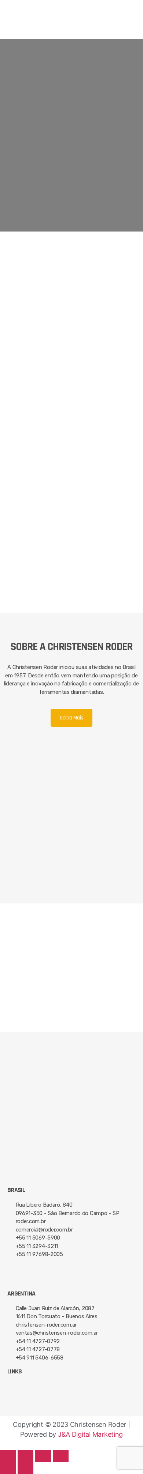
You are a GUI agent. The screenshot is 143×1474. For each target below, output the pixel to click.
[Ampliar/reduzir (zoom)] (61, 1456)
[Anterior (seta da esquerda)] (8, 1468)
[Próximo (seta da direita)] (25, 1468)
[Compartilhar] (25, 1456)
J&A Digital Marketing (90, 1434)
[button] (71, 30)
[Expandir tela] (43, 1456)
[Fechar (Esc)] (8, 1456)
